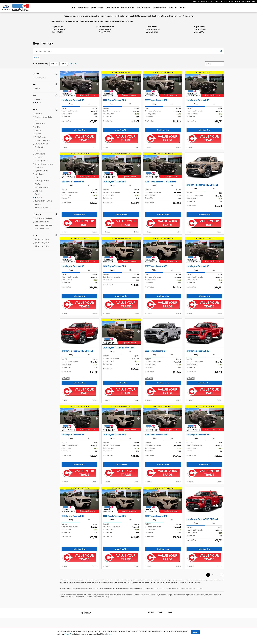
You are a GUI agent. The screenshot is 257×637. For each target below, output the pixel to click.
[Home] (6, 7)
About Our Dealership (143, 8)
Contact (150, 612)
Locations (182, 8)
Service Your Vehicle (127, 8)
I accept (195, 632)
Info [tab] (89, 104)
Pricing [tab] (71, 104)
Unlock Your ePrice (79, 130)
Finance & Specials (97, 8)
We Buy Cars (172, 8)
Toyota (62, 64)
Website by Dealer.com (86, 613)
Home (73, 8)
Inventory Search (83, 8)
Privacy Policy (69, 634)
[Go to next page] (222, 575)
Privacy (160, 612)
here (110, 634)
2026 (36, 58)
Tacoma (52, 64)
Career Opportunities (112, 8)
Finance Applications (159, 8)
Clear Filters (72, 64)
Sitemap (170, 612)
